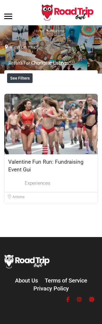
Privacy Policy (51, 288)
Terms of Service (66, 280)
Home (39, 31)
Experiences (37, 183)
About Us (26, 280)
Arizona (18, 197)
